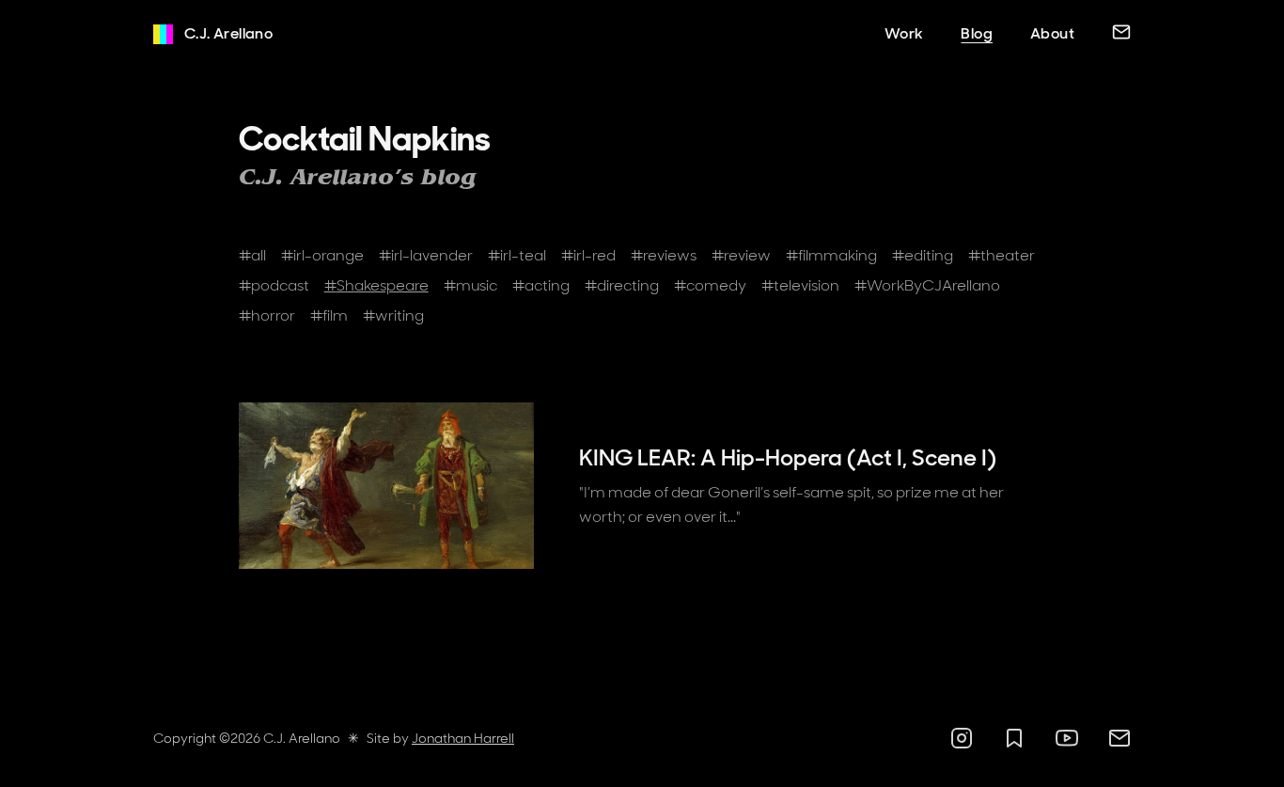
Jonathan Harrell (463, 738)
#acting (541, 285)
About (1052, 33)
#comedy (710, 285)
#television (800, 285)
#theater (1001, 255)
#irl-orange (322, 255)
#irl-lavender (426, 255)
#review (741, 255)
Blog (977, 33)
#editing (922, 255)
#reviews (664, 255)
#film (329, 315)
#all (252, 255)
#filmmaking (831, 255)
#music (470, 285)
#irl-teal (517, 255)
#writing (393, 315)
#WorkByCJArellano (927, 285)
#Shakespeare (376, 285)
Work (904, 33)
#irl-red (588, 255)
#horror (267, 315)
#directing (622, 285)
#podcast (274, 285)
